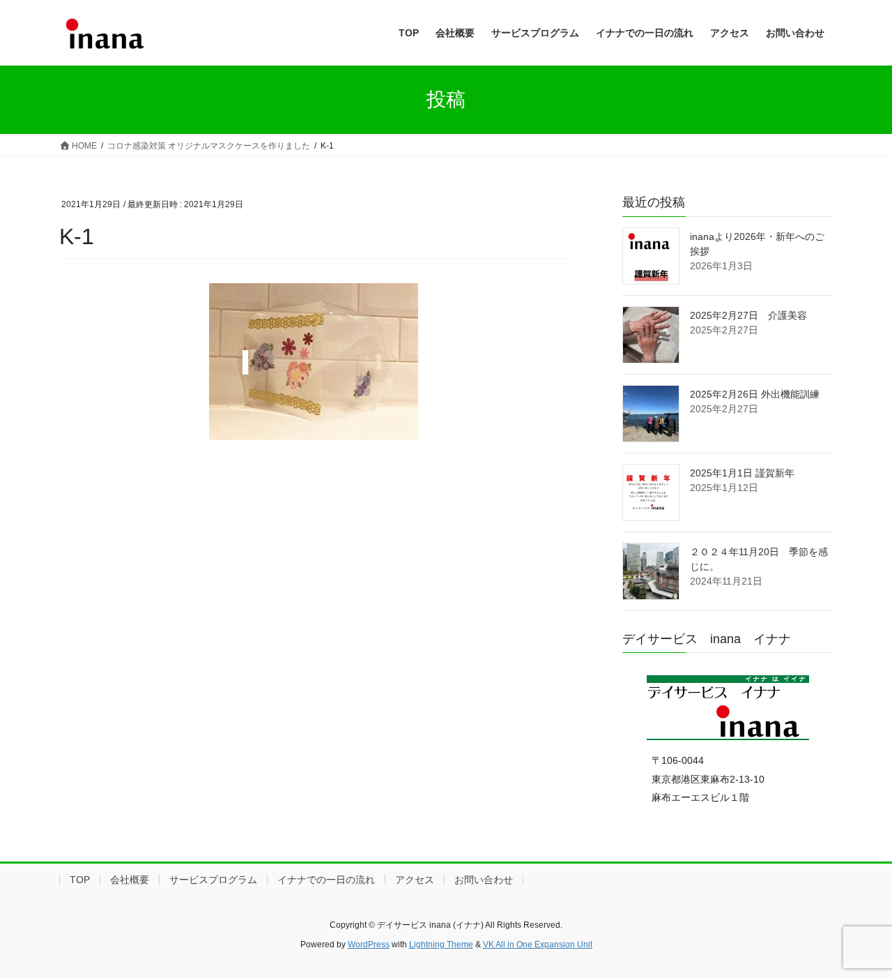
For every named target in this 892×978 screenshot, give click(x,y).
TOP (80, 879)
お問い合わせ (483, 879)
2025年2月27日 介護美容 (748, 315)
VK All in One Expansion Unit (537, 944)
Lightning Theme (441, 944)
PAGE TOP (857, 936)
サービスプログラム (213, 879)
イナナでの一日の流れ (326, 879)
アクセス (414, 879)
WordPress (369, 944)
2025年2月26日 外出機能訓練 (755, 394)
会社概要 (129, 879)
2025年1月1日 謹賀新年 (742, 473)
